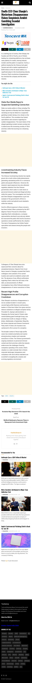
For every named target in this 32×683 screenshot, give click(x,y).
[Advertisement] (16, 150)
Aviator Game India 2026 (10, 626)
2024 (16, 633)
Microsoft (5, 658)
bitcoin (4, 639)
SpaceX (14, 661)
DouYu (12, 396)
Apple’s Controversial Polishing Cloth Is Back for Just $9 (16, 96)
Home (2, 8)
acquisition (23, 633)
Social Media (6, 661)
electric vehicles (7, 645)
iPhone (4, 654)
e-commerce (16, 642)
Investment (18, 651)
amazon (4, 636)
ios (25, 651)
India (3, 651)
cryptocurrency (6, 642)
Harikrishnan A (8, 28)
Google (25, 648)
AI (29, 633)
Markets (21, 654)
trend (3, 667)
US (21, 667)
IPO (9, 654)
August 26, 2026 (13, 460)
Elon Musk (17, 645)
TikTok (23, 664)
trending (9, 667)
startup (20, 661)
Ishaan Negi (5, 460)
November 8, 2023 (19, 28)
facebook (5, 648)
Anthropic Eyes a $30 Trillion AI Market (14, 88)
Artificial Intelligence (20, 636)
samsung (24, 658)
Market (15, 654)
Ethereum (24, 645)
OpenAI (17, 658)
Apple (10, 636)
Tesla (17, 664)
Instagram (10, 651)
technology (10, 664)
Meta (27, 654)
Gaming (19, 648)
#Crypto (4, 633)
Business (8, 8)
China (17, 639)
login (6, 561)
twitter (16, 667)
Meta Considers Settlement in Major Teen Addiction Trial (15, 91)
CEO (6, 396)
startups (27, 661)
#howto (11, 633)
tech (3, 664)
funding (12, 648)
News (11, 658)
